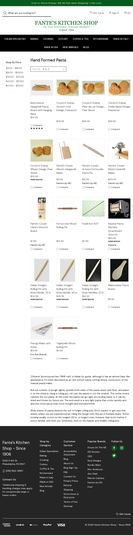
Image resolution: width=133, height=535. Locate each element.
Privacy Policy (71, 480)
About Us (68, 463)
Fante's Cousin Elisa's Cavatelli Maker (116, 169)
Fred (90, 486)
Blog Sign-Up (71, 467)
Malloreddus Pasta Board (118, 287)
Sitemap (68, 506)
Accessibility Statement (70, 453)
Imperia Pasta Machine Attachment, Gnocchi (115, 229)
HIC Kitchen (94, 451)
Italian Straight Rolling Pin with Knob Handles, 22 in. (93, 289)
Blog (86, 47)
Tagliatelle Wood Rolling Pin (65, 345)
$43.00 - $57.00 (15, 81)
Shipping (68, 489)
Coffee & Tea (80, 38)
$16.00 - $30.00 (14, 72)
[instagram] (121, 447)
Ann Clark (93, 473)
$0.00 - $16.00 (14, 68)
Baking (34, 38)
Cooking (48, 38)
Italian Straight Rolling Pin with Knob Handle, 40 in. (67, 289)
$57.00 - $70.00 (15, 85)
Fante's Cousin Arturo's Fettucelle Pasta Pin (92, 169)
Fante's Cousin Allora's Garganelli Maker (66, 169)
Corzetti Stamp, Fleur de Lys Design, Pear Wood (93, 106)
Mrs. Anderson (95, 469)
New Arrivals (70, 47)
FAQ (66, 472)
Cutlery (63, 38)
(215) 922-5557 (14, 470)
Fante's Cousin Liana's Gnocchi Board (39, 227)
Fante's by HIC (95, 482)
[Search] (6, 13)
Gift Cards (98, 13)
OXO (90, 456)
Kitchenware (101, 38)
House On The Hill (97, 447)
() (129, 13)
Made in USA (51, 47)
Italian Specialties (15, 38)
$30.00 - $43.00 (15, 76)
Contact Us (70, 476)
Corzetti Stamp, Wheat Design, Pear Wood (41, 169)
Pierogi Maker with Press (40, 345)
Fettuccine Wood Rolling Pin (66, 225)
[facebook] (114, 447)
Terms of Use (71, 501)
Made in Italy (121, 38)
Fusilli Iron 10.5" (90, 223)
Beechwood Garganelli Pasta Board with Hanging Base (41, 108)
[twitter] (114, 455)
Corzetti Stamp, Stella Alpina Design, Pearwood (119, 106)
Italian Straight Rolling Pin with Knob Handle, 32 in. (40, 289)
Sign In (115, 13)
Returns (68, 485)
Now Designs (94, 460)
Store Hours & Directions (71, 496)
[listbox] (54, 69)
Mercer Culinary (96, 478)
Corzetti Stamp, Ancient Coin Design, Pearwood (66, 106)
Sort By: (36, 69)
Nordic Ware (94, 465)
